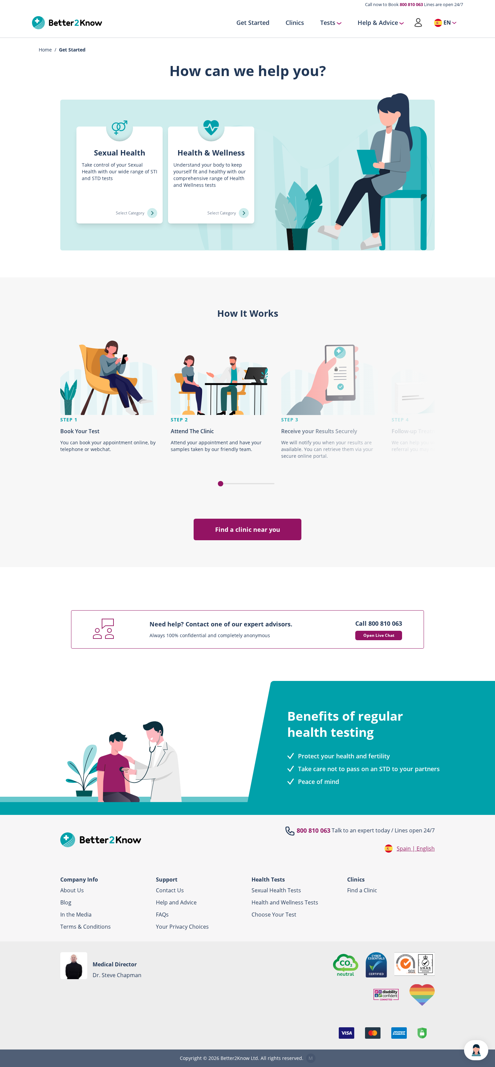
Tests (327, 23)
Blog (65, 902)
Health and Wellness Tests (285, 902)
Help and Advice (176, 902)
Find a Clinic (362, 890)
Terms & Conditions (85, 926)
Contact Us (170, 890)
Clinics (295, 23)
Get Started (252, 23)
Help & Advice (378, 23)
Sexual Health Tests (276, 890)
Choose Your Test (274, 914)
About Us (72, 890)
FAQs (162, 914)
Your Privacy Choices (182, 926)
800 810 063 (411, 4)
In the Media (76, 914)
